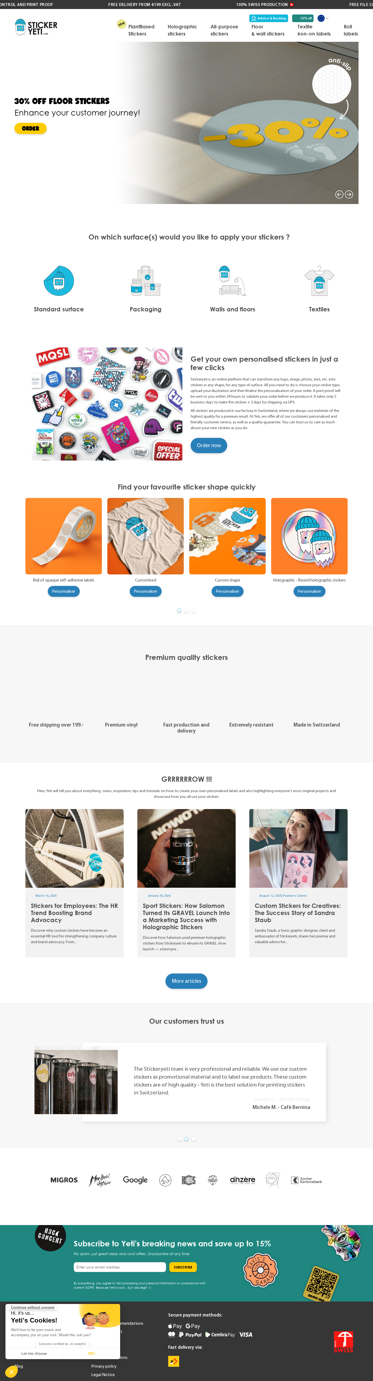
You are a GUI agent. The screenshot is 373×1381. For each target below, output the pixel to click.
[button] (11, 1371)
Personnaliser (63, 594)
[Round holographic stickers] (309, 539)
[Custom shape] (227, 539)
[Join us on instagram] (348, 1318)
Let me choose (34, 1353)
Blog (18, 1366)
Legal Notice (103, 1374)
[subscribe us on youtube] (323, 1318)
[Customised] (145, 539)
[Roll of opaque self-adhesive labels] (63, 539)
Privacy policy (104, 1366)
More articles (186, 983)
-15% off (305, 18)
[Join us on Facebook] (336, 1318)
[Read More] (74, 886)
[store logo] (36, 27)
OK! (91, 1353)
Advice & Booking (271, 18)
